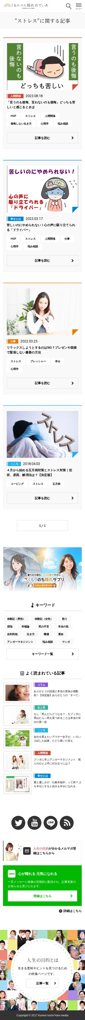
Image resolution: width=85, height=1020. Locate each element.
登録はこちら (42, 896)
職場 (46, 634)
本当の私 (63, 626)
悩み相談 (47, 641)
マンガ (66, 641)
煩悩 (9, 626)
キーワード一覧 (42, 654)
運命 (60, 634)
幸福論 (25, 626)
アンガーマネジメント (20, 641)
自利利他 (12, 634)
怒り (64, 618)
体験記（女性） (44, 618)
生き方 (31, 634)
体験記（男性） (16, 618)
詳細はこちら (72, 911)
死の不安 (44, 626)
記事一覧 (42, 983)
